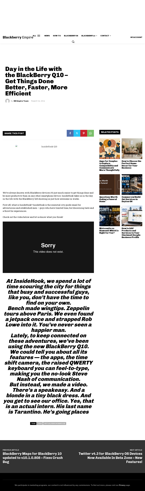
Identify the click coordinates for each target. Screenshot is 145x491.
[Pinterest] (83, 133)
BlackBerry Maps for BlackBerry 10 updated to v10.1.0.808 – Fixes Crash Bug (33, 458)
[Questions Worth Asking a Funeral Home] (109, 184)
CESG (40, 423)
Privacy (122, 485)
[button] (73, 41)
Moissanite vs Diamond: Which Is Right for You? (109, 230)
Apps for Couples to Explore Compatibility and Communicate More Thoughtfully (109, 165)
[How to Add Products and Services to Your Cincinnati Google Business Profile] (132, 216)
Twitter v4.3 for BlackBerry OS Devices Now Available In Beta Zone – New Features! (110, 458)
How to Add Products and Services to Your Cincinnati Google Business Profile (131, 233)
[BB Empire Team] (8, 101)
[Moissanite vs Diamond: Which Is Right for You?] (109, 216)
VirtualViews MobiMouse (54, 423)
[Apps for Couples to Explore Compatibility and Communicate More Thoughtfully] (109, 148)
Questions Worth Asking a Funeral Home (108, 199)
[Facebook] (70, 133)
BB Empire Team (21, 101)
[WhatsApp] (90, 133)
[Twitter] (77, 133)
